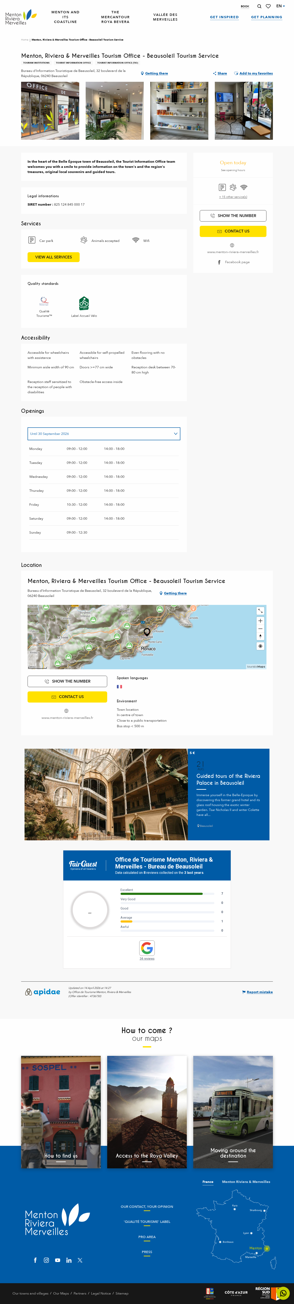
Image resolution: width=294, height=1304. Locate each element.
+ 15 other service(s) (233, 197)
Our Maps (61, 1293)
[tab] (99, 434)
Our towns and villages (30, 1293)
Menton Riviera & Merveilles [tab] (246, 1182)
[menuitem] (21, 17)
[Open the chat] (283, 1293)
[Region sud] (268, 1293)
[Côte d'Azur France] (236, 1293)
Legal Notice (101, 1293)
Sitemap (122, 1293)
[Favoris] (268, 6)
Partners (80, 1293)
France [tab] (208, 1182)
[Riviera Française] (209, 1293)
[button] (259, 6)
